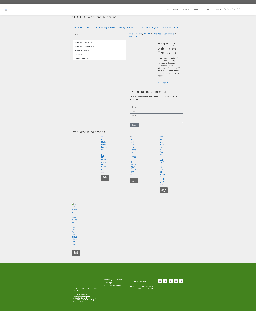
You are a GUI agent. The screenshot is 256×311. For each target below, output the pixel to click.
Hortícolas (133, 36)
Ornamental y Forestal (105, 27)
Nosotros (166, 9)
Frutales (77, 54)
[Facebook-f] (160, 281)
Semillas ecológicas (149, 27)
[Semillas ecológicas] (142, 23)
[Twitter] (165, 281)
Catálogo (176, 9)
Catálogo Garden (126, 27)
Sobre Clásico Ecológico (82, 42)
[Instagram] (171, 281)
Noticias (196, 9)
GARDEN (147, 34)
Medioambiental (170, 27)
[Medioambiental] (165, 23)
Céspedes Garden (80, 58)
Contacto (218, 9)
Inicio (131, 34)
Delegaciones (207, 9)
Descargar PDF (164, 83)
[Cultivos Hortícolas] (74, 23)
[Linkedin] (181, 281)
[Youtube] (176, 281)
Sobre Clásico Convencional (83, 46)
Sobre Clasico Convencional (163, 34)
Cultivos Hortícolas (81, 27)
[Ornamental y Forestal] (97, 23)
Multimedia (186, 9)
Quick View (105, 178)
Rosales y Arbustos (81, 50)
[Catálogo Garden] (120, 23)
